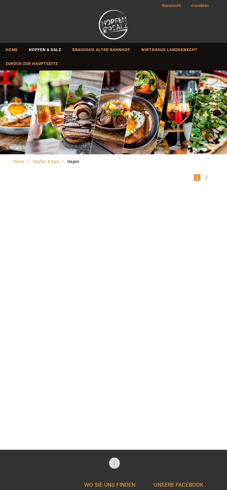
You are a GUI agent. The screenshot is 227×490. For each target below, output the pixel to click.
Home (18, 161)
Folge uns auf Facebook (114, 463)
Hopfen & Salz (46, 161)
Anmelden (200, 5)
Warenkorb (171, 5)
